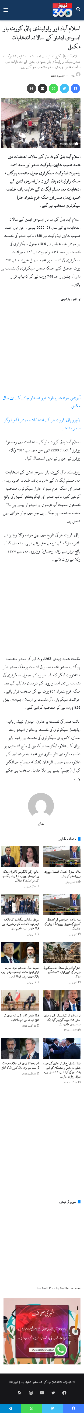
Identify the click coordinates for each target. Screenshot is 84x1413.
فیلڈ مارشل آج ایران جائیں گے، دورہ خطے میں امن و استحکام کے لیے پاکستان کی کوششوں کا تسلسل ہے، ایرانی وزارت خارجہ (61, 1070)
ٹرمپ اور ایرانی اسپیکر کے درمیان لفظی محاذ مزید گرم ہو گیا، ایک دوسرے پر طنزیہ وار (62, 1020)
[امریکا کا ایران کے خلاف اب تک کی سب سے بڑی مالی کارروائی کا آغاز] (20, 1048)
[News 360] (62, 10)
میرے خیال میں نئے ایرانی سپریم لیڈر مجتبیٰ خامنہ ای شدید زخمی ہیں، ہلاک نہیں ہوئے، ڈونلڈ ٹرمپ (20, 972)
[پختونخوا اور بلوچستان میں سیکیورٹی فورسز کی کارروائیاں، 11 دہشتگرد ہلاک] (61, 952)
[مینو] (6, 12)
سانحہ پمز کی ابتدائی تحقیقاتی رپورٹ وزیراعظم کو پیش (62, 874)
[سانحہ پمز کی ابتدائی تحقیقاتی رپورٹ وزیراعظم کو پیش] (61, 856)
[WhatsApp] (53, 88)
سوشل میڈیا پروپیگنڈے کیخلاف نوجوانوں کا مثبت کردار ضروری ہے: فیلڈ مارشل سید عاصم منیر (20, 924)
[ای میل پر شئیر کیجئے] (42, 88)
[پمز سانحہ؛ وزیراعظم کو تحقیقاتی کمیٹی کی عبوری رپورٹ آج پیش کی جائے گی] (61, 904)
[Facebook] (75, 88)
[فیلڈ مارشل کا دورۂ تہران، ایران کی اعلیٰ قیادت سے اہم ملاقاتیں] (20, 1000)
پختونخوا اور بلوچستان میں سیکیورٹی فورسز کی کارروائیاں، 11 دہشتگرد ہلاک (61, 972)
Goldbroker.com (70, 1288)
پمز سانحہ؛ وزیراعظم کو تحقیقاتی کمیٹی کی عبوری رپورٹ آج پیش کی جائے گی (62, 924)
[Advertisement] (42, 350)
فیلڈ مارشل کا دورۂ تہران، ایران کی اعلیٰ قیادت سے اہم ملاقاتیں (21, 1018)
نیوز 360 (13, 1381)
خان (73, 76)
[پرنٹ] (31, 88)
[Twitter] (64, 88)
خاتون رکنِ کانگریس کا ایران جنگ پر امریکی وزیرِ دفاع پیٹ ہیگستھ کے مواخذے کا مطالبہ (21, 876)
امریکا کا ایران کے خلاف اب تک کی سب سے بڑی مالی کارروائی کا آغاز (20, 1066)
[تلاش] (78, 12)
